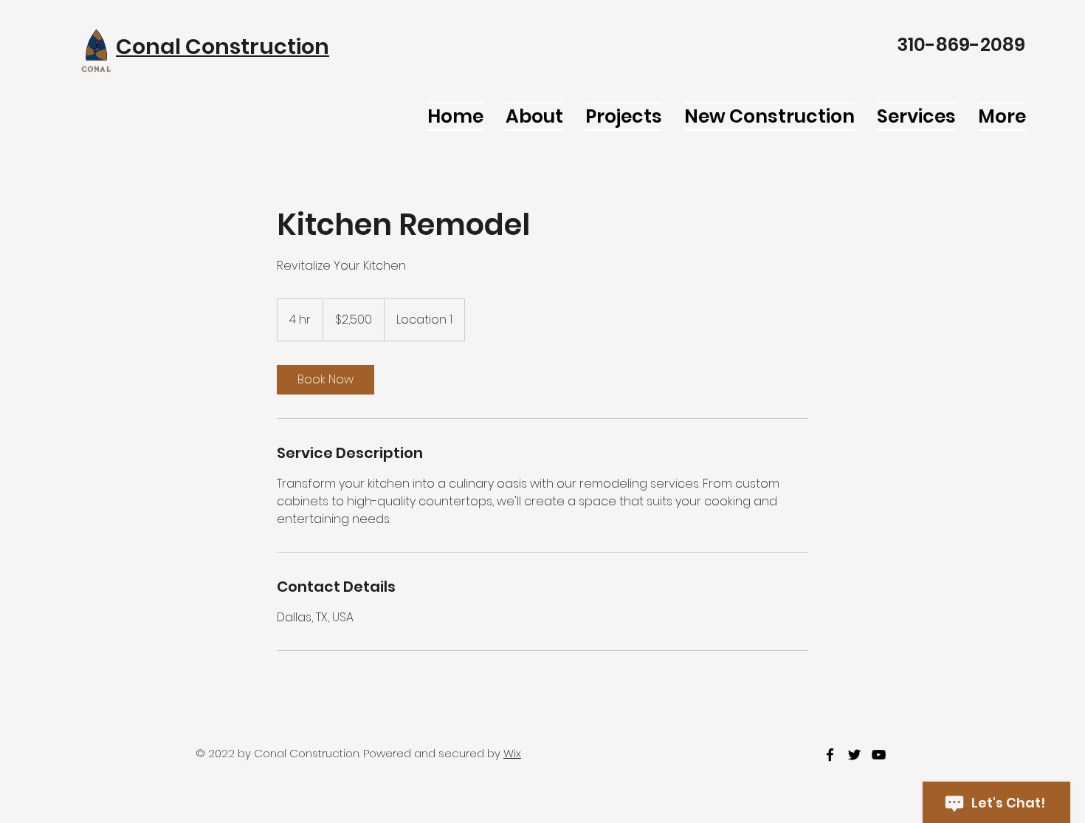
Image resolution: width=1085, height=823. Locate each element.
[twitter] (854, 754)
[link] (325, 380)
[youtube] (878, 754)
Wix (512, 753)
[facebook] (830, 754)
